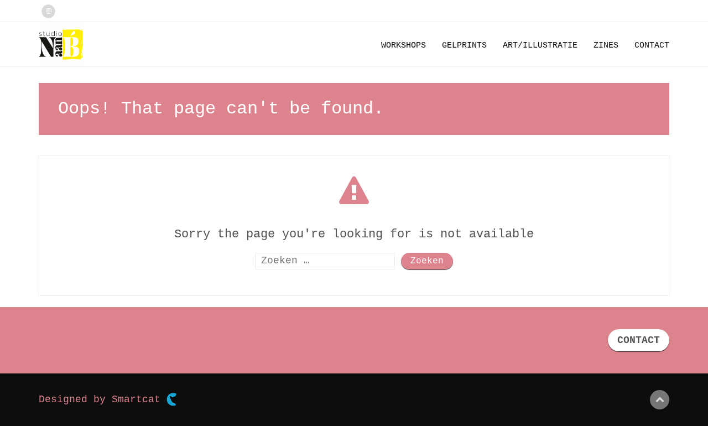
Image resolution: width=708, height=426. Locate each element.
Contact (651, 45)
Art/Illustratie (540, 45)
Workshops (403, 45)
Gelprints (464, 45)
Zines (606, 45)
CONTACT (638, 340)
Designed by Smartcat (102, 399)
